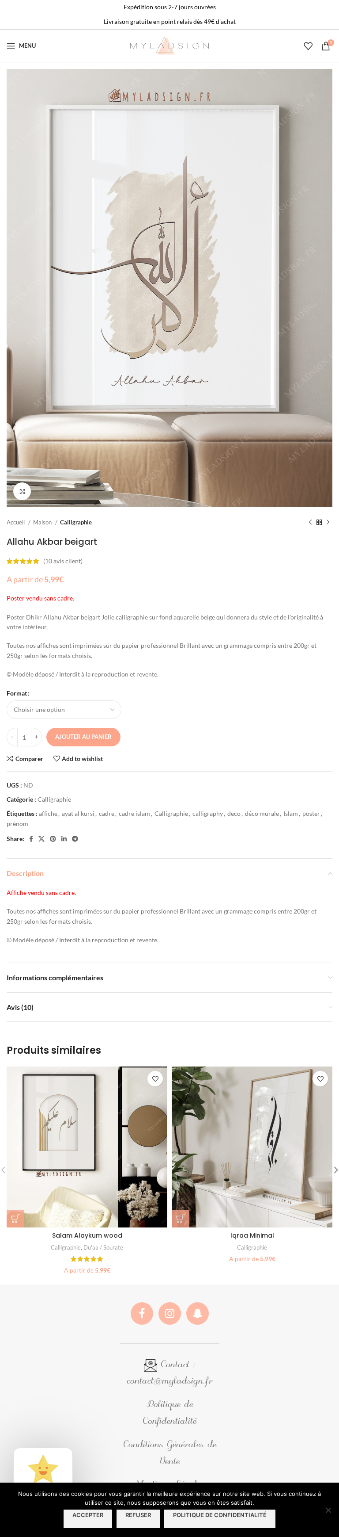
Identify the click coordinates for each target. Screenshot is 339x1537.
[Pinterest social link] (53, 839)
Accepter (87, 1514)
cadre (106, 813)
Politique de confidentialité (220, 1514)
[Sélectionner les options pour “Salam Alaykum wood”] (15, 1218)
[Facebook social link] (31, 839)
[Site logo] (169, 45)
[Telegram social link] (75, 839)
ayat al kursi (78, 813)
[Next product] (328, 522)
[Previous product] (310, 522)
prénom (17, 823)
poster (311, 813)
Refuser (138, 1514)
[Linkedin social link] (64, 839)
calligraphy (207, 813)
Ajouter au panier (83, 736)
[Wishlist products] (308, 46)
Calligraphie (76, 522)
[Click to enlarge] (22, 491)
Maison (43, 522)
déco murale (262, 813)
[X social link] (41, 839)
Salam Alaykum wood (87, 1235)
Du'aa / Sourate (103, 1247)
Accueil (16, 522)
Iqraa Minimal (252, 1235)
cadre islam (134, 813)
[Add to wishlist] (155, 1078)
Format (17, 693)
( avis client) (63, 561)
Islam (290, 813)
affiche (48, 813)
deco (234, 813)
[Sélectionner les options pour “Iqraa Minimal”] (180, 1218)
